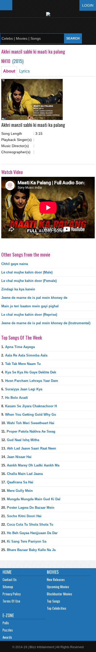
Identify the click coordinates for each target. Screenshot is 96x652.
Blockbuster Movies (59, 593)
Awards (7, 637)
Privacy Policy (11, 593)
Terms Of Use (11, 601)
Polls (6, 622)
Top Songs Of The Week (21, 337)
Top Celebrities (56, 608)
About (9, 71)
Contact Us (10, 579)
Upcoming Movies (58, 586)
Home (7, 572)
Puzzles (8, 630)
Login (87, 5)
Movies (53, 572)
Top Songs (53, 601)
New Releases (56, 579)
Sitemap (8, 586)
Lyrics (24, 71)
